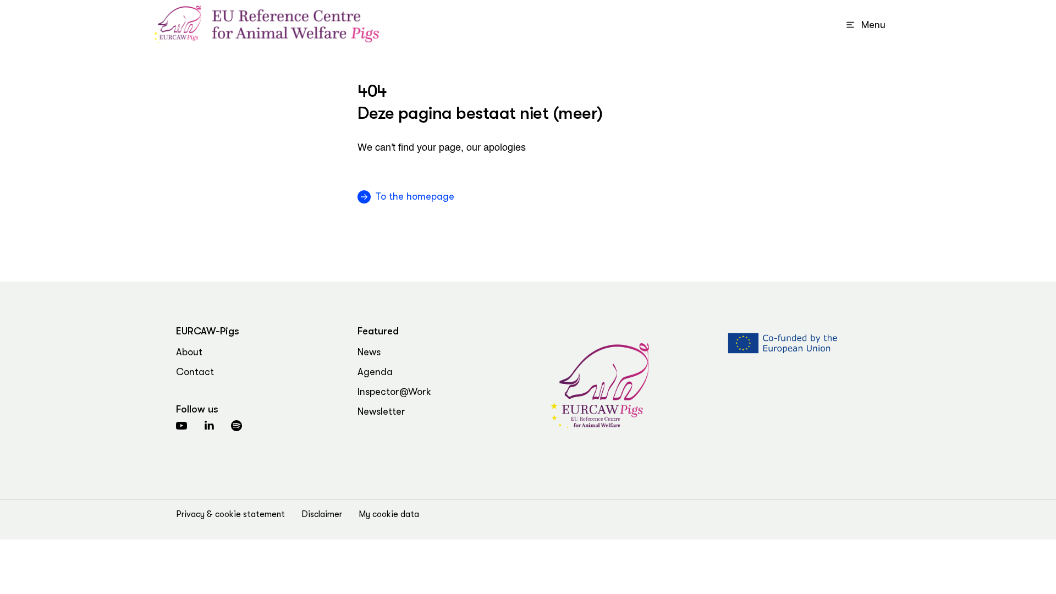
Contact (195, 371)
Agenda (375, 371)
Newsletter (381, 411)
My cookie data (389, 514)
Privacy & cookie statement (230, 514)
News (369, 352)
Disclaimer (321, 514)
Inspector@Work (394, 391)
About (189, 352)
